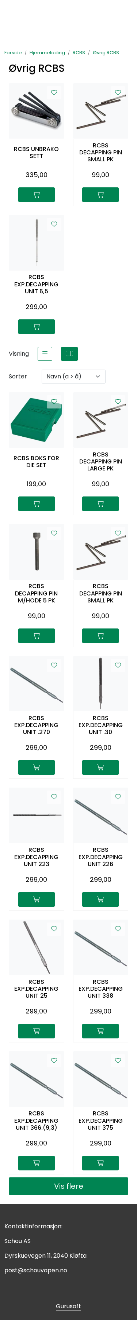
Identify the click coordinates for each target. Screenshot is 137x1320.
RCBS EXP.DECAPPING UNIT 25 (36, 989)
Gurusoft (68, 1306)
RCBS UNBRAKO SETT (36, 153)
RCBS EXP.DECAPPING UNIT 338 (101, 989)
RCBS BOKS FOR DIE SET (36, 462)
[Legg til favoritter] (54, 92)
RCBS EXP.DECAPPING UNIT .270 (36, 725)
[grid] (69, 354)
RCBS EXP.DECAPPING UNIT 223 (36, 857)
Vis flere (68, 1186)
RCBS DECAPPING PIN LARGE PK (100, 461)
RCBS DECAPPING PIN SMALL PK (100, 152)
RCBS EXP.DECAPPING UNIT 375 (101, 1120)
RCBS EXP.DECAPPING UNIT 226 (101, 857)
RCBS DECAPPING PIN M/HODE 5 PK (36, 593)
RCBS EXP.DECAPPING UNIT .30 (101, 725)
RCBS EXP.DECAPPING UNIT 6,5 (36, 284)
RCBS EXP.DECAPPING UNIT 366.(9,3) (36, 1120)
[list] (45, 354)
